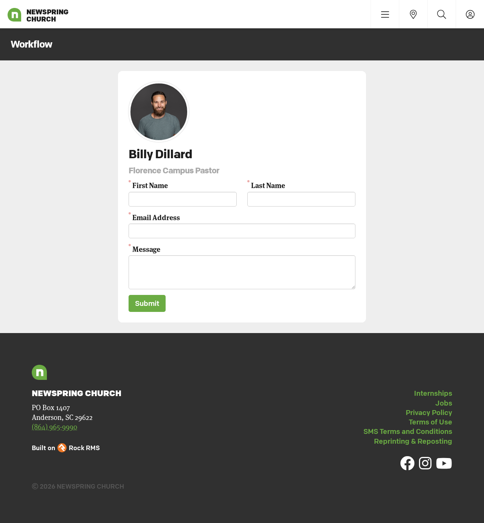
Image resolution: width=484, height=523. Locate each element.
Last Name (268, 185)
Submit (147, 303)
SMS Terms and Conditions (407, 431)
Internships (433, 393)
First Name (150, 185)
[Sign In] (470, 14)
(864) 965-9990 (54, 427)
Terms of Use (430, 422)
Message (146, 248)
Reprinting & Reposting (413, 441)
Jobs (443, 403)
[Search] (441, 14)
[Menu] (385, 14)
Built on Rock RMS (66, 448)
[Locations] (413, 14)
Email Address (156, 217)
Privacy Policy (429, 412)
